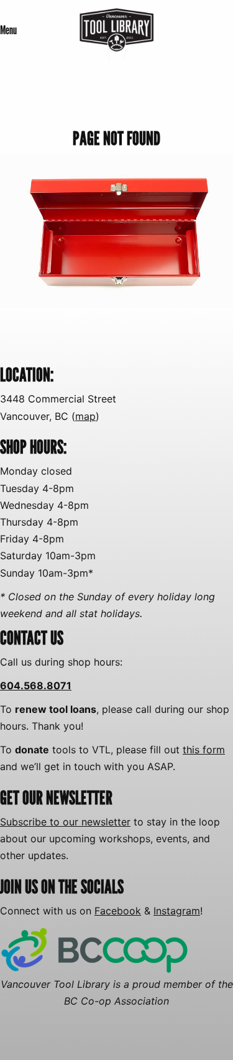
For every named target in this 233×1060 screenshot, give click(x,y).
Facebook (117, 910)
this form (204, 749)
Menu (8, 29)
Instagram (176, 910)
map (85, 416)
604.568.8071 (35, 685)
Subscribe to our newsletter (65, 822)
